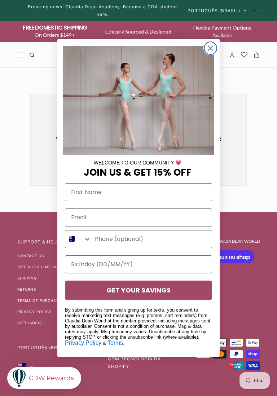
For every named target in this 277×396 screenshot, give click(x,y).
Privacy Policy (83, 343)
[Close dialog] (210, 48)
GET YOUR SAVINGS (138, 290)
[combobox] (78, 239)
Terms (115, 343)
